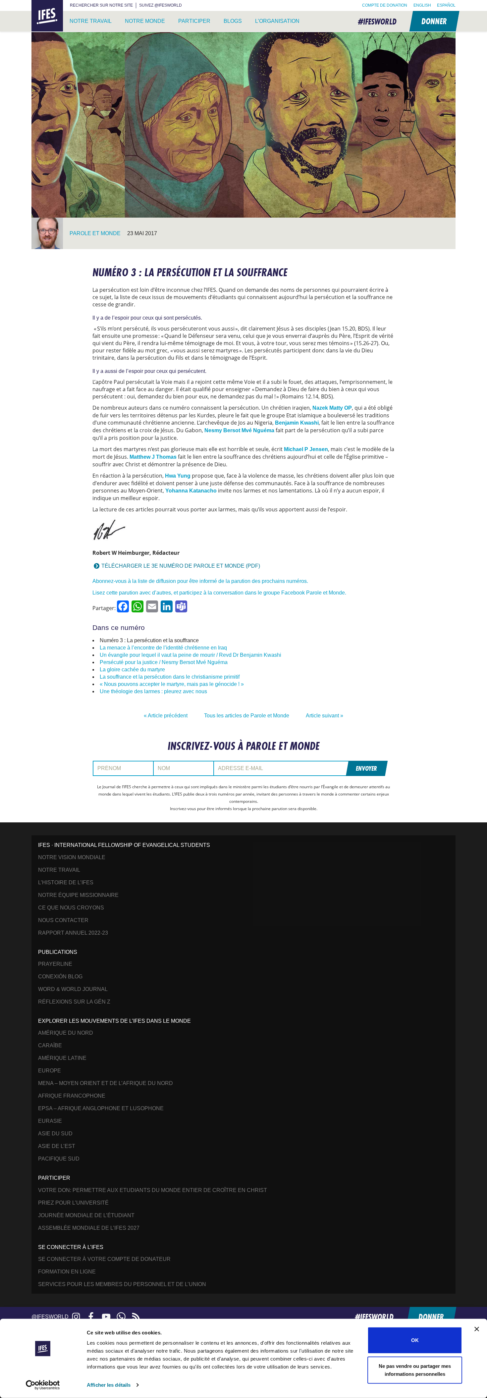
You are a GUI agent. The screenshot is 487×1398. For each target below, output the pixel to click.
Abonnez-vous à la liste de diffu (129, 581)
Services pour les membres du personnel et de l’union (122, 1284)
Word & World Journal (73, 989)
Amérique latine (62, 1058)
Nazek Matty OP (332, 408)
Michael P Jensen (306, 449)
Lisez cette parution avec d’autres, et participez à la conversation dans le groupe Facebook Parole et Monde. (219, 592)
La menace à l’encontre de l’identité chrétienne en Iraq (163, 647)
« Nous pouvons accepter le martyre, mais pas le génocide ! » (172, 684)
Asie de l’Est (56, 1146)
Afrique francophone (71, 1096)
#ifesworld (377, 21)
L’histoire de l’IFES (65, 882)
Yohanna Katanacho (191, 490)
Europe (49, 1070)
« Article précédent (166, 715)
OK (415, 1340)
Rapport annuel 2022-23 (73, 933)
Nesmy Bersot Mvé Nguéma (239, 430)
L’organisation (277, 21)
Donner (434, 21)
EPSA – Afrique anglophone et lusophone (101, 1108)
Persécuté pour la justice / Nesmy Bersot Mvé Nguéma (164, 662)
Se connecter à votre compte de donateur (104, 1259)
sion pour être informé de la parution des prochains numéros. (237, 581)
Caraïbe (50, 1045)
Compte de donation (384, 5)
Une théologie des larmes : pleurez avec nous (153, 691)
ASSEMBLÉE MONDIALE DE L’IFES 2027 (88, 1228)
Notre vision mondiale (71, 857)
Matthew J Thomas (153, 457)
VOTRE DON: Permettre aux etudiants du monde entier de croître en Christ (152, 1190)
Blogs (233, 21)
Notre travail (91, 21)
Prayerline (55, 964)
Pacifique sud (59, 1159)
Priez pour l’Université (73, 1203)
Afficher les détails (109, 1385)
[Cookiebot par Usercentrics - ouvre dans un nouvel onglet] (43, 1385)
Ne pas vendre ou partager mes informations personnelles (415, 1369)
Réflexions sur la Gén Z (74, 1002)
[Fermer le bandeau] (476, 1329)
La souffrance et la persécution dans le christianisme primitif (170, 677)
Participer (194, 21)
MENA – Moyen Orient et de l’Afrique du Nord (105, 1083)
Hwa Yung (177, 476)
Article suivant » (324, 715)
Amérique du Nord (65, 1033)
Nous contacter (63, 920)
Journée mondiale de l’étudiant (86, 1215)
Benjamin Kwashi (297, 423)
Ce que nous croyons (71, 907)
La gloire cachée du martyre (132, 669)
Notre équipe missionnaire (78, 895)
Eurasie (50, 1121)
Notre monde (145, 21)
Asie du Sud (55, 1133)
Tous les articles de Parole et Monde (246, 715)
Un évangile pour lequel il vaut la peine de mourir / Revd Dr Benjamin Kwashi (190, 655)
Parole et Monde (95, 233)
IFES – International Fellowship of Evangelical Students (47, 16)
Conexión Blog (60, 976)
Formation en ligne (67, 1271)
